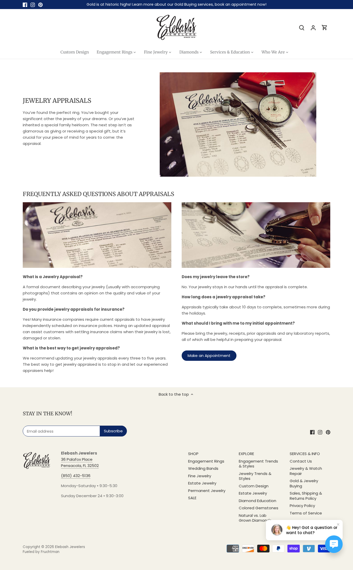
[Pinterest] (40, 4)
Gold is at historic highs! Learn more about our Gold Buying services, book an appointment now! (176, 4)
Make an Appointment (209, 355)
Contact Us (301, 461)
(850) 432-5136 (75, 475)
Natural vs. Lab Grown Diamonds (255, 518)
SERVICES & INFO (305, 453)
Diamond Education (257, 500)
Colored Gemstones (258, 508)
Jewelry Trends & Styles (255, 476)
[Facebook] (25, 4)
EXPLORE (246, 453)
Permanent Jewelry (206, 490)
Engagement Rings (206, 461)
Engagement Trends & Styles (258, 463)
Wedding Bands (203, 468)
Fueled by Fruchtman (41, 551)
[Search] (302, 27)
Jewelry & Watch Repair (306, 471)
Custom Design (253, 486)
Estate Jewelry (202, 483)
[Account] (313, 27)
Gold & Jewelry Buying (304, 483)
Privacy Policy (302, 505)
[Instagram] (32, 4)
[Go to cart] (324, 27)
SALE (192, 498)
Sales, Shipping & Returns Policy (306, 495)
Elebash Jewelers (70, 546)
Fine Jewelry (199, 476)
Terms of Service (306, 513)
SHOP (193, 453)
